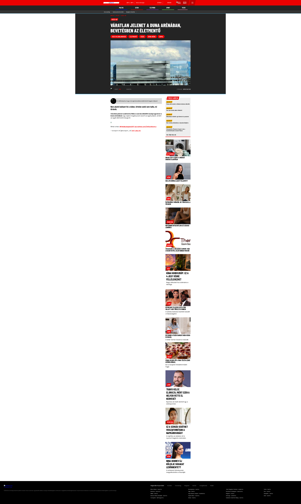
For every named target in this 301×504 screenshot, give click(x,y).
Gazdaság (178, 485)
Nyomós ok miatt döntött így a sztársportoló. (177, 403)
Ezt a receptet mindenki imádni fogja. (176, 366)
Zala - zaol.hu (267, 495)
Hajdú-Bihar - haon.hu (193, 495)
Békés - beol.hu (154, 493)
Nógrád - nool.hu (230, 493)
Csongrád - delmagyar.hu (157, 497)
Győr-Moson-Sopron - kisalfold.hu (196, 493)
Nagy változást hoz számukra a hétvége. (177, 283)
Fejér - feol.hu (191, 491)
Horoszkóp (107, 12)
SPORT (168, 8)
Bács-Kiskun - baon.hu (156, 489)
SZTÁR (137, 8)
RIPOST (112, 15)
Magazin (186, 485)
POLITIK (121, 8)
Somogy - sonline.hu (231, 495)
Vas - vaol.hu (267, 491)
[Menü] (192, 2)
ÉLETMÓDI (152, 8)
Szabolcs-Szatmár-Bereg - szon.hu (234, 497)
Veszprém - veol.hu (268, 493)
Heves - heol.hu (192, 497)
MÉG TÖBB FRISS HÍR (171, 135)
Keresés (169, 2)
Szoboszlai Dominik (118, 12)
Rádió (212, 485)
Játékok (159, 2)
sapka (161, 37)
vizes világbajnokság (119, 37)
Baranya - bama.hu (155, 491)
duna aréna (151, 37)
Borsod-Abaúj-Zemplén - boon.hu (159, 495)
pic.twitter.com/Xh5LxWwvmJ (145, 127)
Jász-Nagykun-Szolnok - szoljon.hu (234, 489)
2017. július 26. (136, 131)
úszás (142, 37)
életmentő (133, 37)
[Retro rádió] (178, 3)
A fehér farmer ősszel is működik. (177, 340)
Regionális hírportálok (157, 485)
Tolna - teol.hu (267, 489)
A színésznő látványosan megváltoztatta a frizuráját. (175, 471)
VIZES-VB (123, 15)
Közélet (169, 485)
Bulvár (194, 485)
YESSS (183, 8)
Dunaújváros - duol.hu (193, 489)
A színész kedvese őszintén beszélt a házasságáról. (177, 313)
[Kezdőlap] (111, 2)
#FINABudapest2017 (127, 127)
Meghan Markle (130, 12)
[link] (170, 153)
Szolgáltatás (203, 485)
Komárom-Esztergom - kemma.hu (234, 491)
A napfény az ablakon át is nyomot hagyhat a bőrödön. (176, 437)
